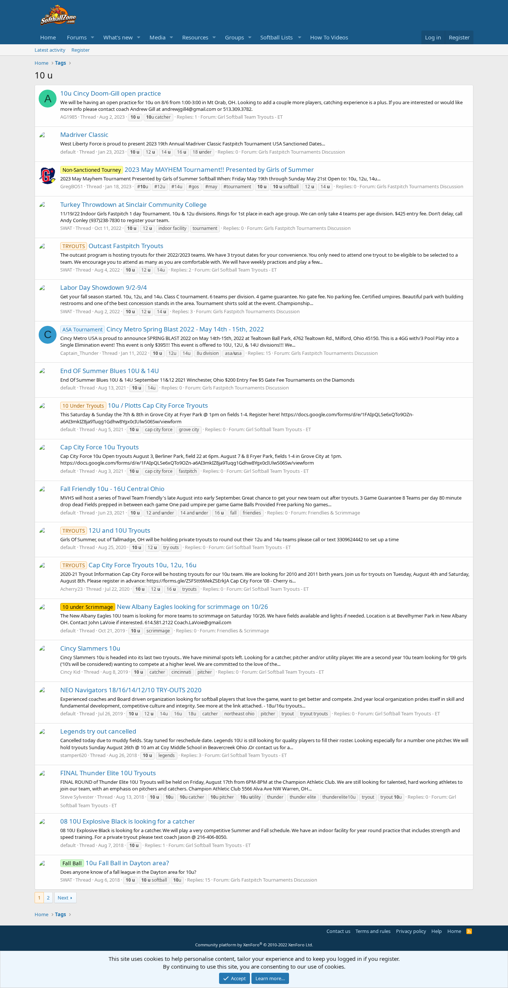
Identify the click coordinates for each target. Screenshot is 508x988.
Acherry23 (71, 589)
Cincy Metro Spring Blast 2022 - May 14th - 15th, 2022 (163, 329)
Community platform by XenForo (254, 944)
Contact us (338, 931)
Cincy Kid (70, 671)
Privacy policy (411, 931)
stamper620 (73, 755)
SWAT (66, 228)
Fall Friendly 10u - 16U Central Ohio (112, 488)
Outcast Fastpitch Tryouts (112, 245)
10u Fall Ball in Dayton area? (115, 863)
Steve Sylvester (77, 796)
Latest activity (50, 49)
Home (48, 37)
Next (63, 897)
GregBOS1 (71, 186)
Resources (195, 37)
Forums (77, 37)
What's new (118, 37)
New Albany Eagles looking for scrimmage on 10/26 (165, 606)
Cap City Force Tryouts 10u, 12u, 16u (129, 565)
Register (80, 49)
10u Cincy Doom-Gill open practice (110, 93)
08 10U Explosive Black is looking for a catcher (127, 821)
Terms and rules (373, 931)
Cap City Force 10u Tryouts (99, 447)
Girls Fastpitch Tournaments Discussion (301, 151)
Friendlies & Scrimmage (334, 512)
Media (157, 37)
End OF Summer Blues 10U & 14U (109, 370)
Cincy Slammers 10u (90, 648)
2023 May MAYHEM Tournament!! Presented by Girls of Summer (188, 169)
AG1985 (68, 116)
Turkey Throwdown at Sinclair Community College (133, 204)
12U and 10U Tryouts (106, 530)
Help (436, 931)
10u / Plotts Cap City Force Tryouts (135, 405)
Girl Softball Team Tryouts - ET (250, 116)
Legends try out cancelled (98, 731)
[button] (92, 37)
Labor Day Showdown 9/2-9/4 (103, 287)
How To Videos (329, 37)
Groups (234, 37)
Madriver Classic (84, 134)
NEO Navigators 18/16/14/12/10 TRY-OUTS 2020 (131, 690)
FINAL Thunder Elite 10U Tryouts (108, 773)
